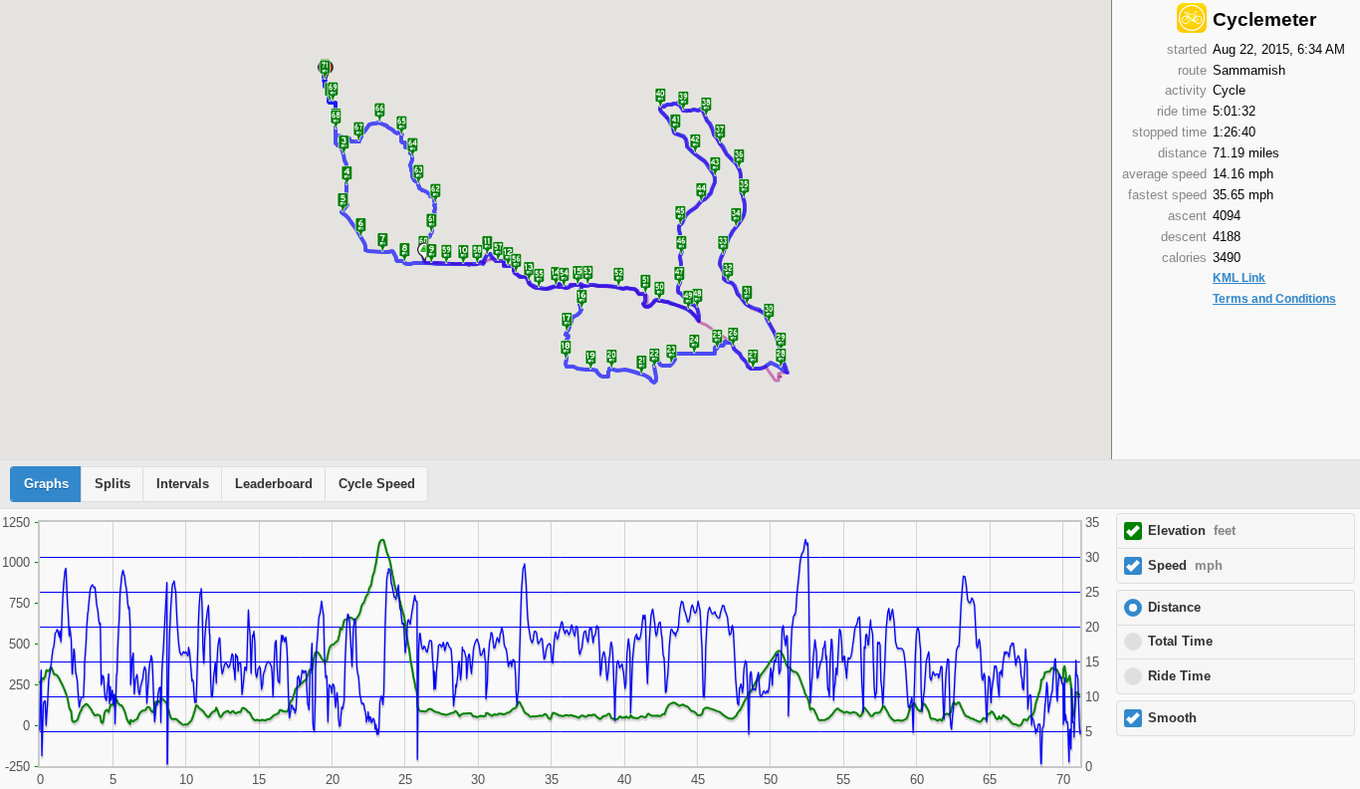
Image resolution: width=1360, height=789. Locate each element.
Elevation (1192, 531)
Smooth (1172, 718)
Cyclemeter (1264, 19)
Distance (1174, 608)
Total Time (1180, 642)
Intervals (182, 484)
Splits (112, 484)
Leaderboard (274, 484)
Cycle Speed (377, 484)
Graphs (46, 484)
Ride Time (1179, 676)
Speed (1185, 566)
